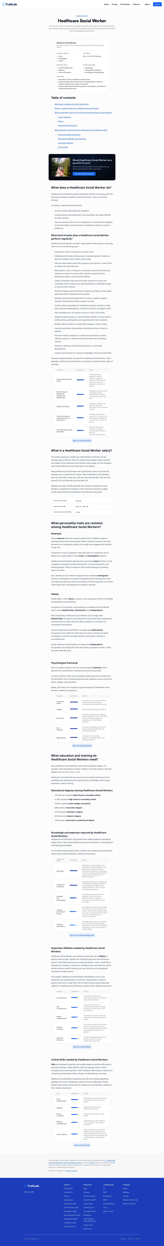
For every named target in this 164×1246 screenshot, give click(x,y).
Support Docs (88, 1225)
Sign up (157, 4)
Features (136, 4)
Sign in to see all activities (82, 441)
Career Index (88, 1204)
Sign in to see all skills (82, 1145)
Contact (126, 1196)
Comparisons (68, 1200)
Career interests (64, 117)
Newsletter (87, 1215)
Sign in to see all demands (82, 746)
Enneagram (107, 1196)
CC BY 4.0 (92, 1163)
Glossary (87, 1192)
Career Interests (69, 1226)
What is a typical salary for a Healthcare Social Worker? (77, 108)
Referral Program (129, 1204)
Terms (137, 1239)
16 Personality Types (71, 1207)
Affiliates (126, 1192)
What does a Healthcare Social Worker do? (72, 104)
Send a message (71, 1171)
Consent (123, 1239)
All (104, 1188)
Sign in (147, 4)
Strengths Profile (70, 1223)
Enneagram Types (70, 1211)
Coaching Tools (89, 1207)
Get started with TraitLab (84, 174)
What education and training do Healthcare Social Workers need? (81, 130)
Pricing (114, 4)
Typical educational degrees (69, 134)
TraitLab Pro (68, 1192)
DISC (105, 1192)
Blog (85, 1188)
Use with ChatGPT (90, 1200)
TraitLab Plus (68, 1188)
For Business (125, 4)
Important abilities (65, 143)
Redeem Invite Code (130, 1200)
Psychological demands (67, 125)
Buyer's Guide (108, 1211)
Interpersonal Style (70, 1219)
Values (60, 121)
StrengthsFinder (109, 1204)
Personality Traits (70, 1204)
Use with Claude (89, 1196)
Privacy (130, 1239)
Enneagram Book (90, 1211)
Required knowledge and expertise (72, 139)
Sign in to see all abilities (82, 1047)
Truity (105, 1207)
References (88, 1229)
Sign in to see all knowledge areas (82, 935)
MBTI (105, 1200)
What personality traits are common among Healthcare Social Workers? (83, 112)
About (106, 4)
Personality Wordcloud (72, 1215)
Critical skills (63, 147)
